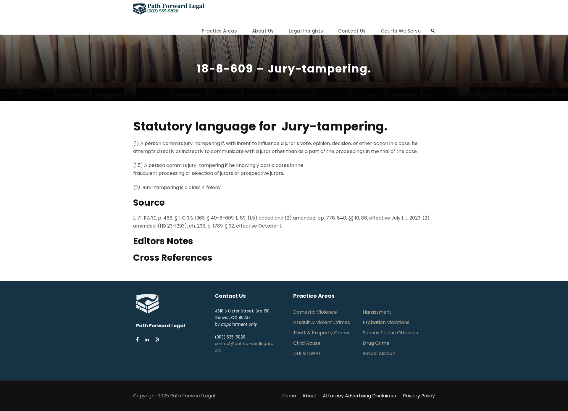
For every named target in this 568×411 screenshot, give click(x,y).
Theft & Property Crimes (322, 332)
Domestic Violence (315, 312)
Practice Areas (219, 31)
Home (289, 395)
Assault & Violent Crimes (321, 322)
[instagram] (157, 340)
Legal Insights (306, 31)
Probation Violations (386, 322)
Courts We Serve (401, 31)
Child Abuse (306, 343)
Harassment (377, 312)
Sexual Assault (379, 353)
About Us (263, 31)
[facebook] (137, 340)
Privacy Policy (419, 395)
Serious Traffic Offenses (390, 332)
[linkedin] (147, 340)
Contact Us (352, 31)
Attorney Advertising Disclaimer (360, 395)
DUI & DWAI (306, 353)
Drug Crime (376, 343)
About (309, 395)
